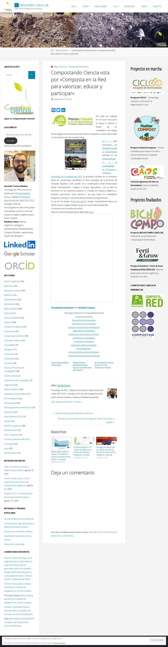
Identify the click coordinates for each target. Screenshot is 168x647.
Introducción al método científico (18, 531)
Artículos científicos (83, 316)
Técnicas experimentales (15, 439)
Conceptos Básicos (12, 340)
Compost (8, 322)
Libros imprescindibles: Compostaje (60, 363)
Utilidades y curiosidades (84, 338)
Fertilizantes (9, 358)
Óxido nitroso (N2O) (13, 416)
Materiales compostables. (84, 330)
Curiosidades (9, 345)
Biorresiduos (9, 304)
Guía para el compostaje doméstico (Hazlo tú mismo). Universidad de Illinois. (18, 576)
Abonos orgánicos (12, 281)
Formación (9, 363)
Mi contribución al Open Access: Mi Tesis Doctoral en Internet (104, 365)
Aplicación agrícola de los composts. (84, 355)
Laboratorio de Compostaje (16, 380)
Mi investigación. (84, 348)
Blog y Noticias (62, 50)
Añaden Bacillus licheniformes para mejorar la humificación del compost (82, 366)
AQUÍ (91, 212)
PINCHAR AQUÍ (78, 201)
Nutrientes (8, 412)
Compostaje (9, 331)
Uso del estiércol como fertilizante (19, 518)
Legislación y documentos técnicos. (84, 334)
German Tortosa (86, 307)
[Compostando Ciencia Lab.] (8, 6)
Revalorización (10, 430)
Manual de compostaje (14, 544)
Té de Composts (11, 434)
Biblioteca (8, 295)
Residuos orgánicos (12, 425)
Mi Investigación (11, 398)
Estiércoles (9, 354)
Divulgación (9, 349)
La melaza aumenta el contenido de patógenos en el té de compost (17, 587)
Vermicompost (10, 452)
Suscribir (10, 140)
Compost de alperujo (13, 326)
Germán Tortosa (11, 583)
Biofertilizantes (10, 299)
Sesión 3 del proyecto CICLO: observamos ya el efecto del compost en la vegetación (17, 482)
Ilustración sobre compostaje (83, 345)
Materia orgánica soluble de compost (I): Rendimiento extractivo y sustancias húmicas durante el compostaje (60, 455)
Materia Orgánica (11, 389)
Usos (6, 448)
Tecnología (9, 443)
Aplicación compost (12, 290)
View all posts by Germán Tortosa (67, 401)
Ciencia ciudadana (12, 317)
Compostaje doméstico (78, 66)
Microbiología (10, 403)
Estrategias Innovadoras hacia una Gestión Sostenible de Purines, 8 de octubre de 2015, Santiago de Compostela (106, 451)
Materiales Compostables (15, 394)
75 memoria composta (62, 307)
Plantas (7, 421)
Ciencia (7, 313)
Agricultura (8, 286)
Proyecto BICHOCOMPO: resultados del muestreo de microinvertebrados (18, 611)
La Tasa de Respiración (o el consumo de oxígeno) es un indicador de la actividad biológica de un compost (83, 451)
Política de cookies (59, 643)
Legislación (9, 385)
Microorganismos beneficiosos (17, 407)
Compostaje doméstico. (83, 341)
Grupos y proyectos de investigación (83, 327)
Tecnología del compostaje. (84, 320)
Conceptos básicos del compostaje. (83, 352)
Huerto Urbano (10, 375)
